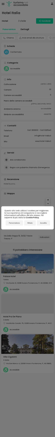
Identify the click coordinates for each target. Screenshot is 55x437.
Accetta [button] (43, 223)
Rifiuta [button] (30, 223)
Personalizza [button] (14, 223)
